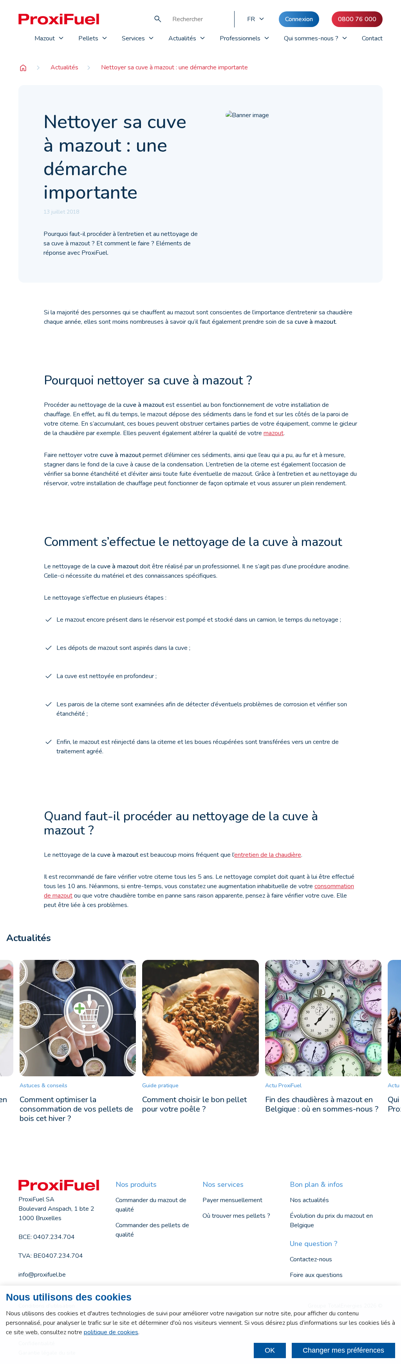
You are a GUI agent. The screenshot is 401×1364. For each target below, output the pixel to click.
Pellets (88, 38)
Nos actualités (309, 1200)
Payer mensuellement (232, 1200)
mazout (274, 433)
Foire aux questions (316, 1275)
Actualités (182, 38)
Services (133, 38)
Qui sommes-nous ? (311, 38)
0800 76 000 (357, 19)
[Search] (158, 19)
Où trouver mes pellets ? (236, 1216)
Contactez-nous (311, 1259)
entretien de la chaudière (267, 855)
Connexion (299, 19)
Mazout (44, 38)
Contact (372, 38)
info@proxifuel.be (42, 1274)
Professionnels (240, 38)
